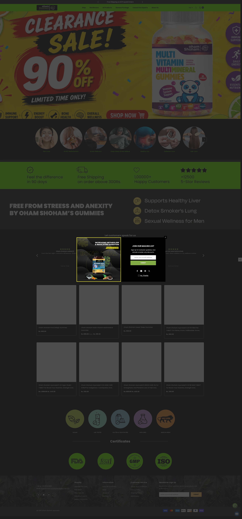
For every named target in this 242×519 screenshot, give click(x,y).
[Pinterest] (145, 271)
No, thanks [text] (144, 276)
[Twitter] (149, 271)
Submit (143, 263)
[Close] (165, 237)
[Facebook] (137, 271)
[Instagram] (141, 271)
